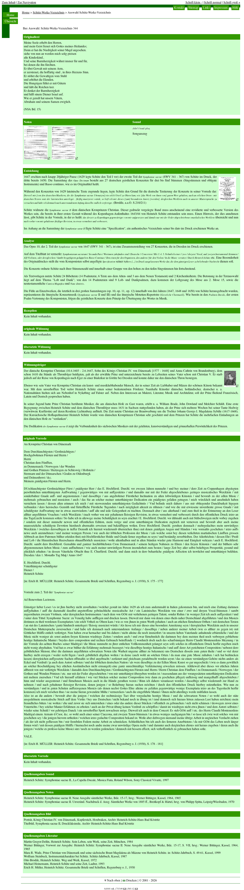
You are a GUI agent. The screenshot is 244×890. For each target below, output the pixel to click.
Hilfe (235, 8)
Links (206, 8)
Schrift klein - (193, 2)
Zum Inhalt (8, 2)
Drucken (131, 880)
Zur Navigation (27, 2)
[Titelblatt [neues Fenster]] (228, 199)
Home (10, 15)
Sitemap (193, 8)
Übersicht (10, 21)
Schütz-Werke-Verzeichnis (48, 12)
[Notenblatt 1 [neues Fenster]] (37, 158)
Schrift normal (212, 2)
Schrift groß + (231, 2)
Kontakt (179, 8)
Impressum (221, 8)
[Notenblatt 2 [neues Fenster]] (65, 158)
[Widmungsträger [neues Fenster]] (231, 386)
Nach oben (113, 880)
